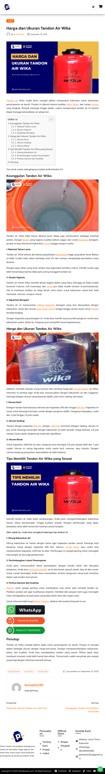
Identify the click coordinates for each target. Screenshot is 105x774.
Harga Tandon (14, 671)
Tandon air (12, 100)
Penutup (14, 162)
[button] (31, 690)
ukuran (95, 104)
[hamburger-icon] (93, 7)
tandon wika (43, 671)
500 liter (81, 407)
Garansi (10, 588)
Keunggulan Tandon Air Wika (24, 123)
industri (95, 308)
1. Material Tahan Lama (25, 126)
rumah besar (72, 547)
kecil (39, 308)
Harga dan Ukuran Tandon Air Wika (28, 136)
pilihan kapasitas (46, 305)
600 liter (37, 426)
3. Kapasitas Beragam (25, 133)
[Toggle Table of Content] (49, 119)
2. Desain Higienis (23, 130)
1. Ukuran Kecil (22, 139)
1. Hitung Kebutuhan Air (26, 152)
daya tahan (72, 104)
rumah (47, 243)
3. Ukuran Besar (22, 146)
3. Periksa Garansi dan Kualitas (29, 158)
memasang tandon (37, 569)
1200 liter (55, 426)
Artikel (10, 21)
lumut (49, 286)
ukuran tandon (81, 388)
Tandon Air (28, 671)
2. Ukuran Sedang (23, 142)
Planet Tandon (41, 601)
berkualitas (61, 254)
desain (26, 239)
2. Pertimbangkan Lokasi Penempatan (32, 155)
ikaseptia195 (33, 685)
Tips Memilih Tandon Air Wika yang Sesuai (31, 149)
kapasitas (83, 239)
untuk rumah (48, 308)
